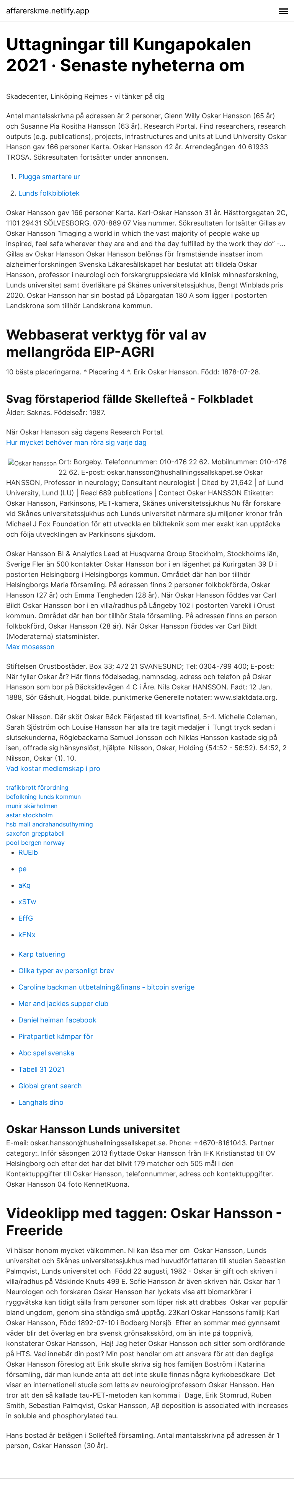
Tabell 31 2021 (41, 1069)
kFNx (27, 935)
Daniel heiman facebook (57, 1020)
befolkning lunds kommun (43, 796)
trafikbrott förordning (37, 787)
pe (22, 869)
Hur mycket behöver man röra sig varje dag (76, 442)
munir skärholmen (31, 806)
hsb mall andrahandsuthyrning (49, 824)
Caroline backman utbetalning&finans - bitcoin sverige (106, 987)
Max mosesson (30, 647)
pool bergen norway (35, 842)
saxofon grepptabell (35, 833)
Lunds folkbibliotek (49, 193)
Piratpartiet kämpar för (55, 1036)
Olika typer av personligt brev (66, 971)
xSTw (27, 902)
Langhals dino (41, 1102)
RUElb (28, 852)
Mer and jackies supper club (63, 1003)
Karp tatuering (41, 954)
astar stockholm (29, 815)
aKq (24, 885)
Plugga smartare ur (49, 177)
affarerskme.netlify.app (47, 11)
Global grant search (50, 1086)
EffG (25, 918)
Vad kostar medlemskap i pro (53, 768)
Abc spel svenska (46, 1053)
